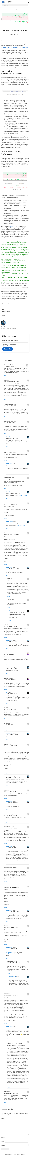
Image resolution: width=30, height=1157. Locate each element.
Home (5, 9)
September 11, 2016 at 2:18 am (11, 534)
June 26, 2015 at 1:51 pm (10, 869)
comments (8, 360)
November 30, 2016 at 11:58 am (16, 612)
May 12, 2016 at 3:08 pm (10, 724)
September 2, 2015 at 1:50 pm (13, 777)
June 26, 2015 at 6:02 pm (12, 847)
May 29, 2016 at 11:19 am (10, 654)
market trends (6, 311)
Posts (8, 9)
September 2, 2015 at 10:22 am (11, 745)
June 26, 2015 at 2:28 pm (15, 978)
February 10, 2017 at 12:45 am (13, 493)
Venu (10, 610)
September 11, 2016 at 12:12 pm (13, 568)
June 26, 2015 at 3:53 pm (10, 828)
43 (3, 360)
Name (3, 1137)
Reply (5, 375)
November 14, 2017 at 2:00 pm (11, 405)
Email (3, 1141)
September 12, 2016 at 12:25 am (15, 580)
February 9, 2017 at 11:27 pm (11, 479)
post (11, 226)
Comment (4, 1118)
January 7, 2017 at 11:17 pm (12, 523)
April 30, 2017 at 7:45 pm (12, 438)
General (13, 9)
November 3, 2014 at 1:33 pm (13, 948)
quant (3, 315)
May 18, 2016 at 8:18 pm (11, 693)
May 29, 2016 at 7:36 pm (12, 668)
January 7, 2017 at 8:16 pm (10, 504)
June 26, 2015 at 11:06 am (13, 962)
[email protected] (23, 495)
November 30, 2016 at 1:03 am (14, 601)
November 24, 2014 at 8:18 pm (11, 887)
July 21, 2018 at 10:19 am (10, 366)
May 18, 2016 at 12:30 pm (10, 679)
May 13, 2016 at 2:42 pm (10, 709)
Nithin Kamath (4, 326)
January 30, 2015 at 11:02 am (14, 1043)
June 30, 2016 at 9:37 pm (10, 626)
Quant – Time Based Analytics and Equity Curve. (15, 47)
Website (3, 1145)
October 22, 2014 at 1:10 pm (12, 1028)
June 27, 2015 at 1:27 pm (10, 791)
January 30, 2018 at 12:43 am (11, 381)
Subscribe (7, 349)
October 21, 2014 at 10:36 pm (11, 995)
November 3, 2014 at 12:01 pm (11, 927)
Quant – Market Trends (15, 30)
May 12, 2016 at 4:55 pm (12, 734)
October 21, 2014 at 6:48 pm (11, 1093)
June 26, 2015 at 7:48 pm (10, 815)
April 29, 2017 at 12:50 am (12, 464)
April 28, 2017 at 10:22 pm (10, 452)
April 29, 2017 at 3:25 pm (10, 422)
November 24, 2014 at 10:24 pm (13, 911)
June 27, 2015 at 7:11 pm (12, 802)
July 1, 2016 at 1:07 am (11, 641)
